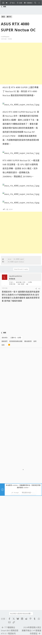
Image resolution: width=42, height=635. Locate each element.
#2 (39, 289)
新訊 (3, 17)
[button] (3, 3)
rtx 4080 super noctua (16, 262)
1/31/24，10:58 (6, 39)
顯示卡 (9, 17)
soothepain (5, 37)
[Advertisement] (21, 63)
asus (9, 259)
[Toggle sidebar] (39, 2)
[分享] (36, 289)
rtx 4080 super (19, 259)
